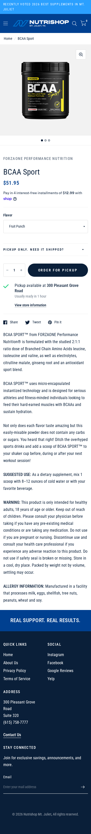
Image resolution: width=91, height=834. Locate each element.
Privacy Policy (14, 670)
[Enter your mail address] (83, 787)
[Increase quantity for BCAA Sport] (21, 270)
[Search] (74, 23)
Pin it (57, 322)
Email (7, 777)
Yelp (51, 678)
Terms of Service (16, 678)
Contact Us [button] (12, 734)
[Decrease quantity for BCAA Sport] (7, 270)
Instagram (56, 654)
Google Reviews (60, 670)
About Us (10, 662)
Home (8, 38)
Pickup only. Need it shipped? (33, 249)
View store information (30, 305)
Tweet (36, 322)
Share (14, 322)
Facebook (55, 662)
